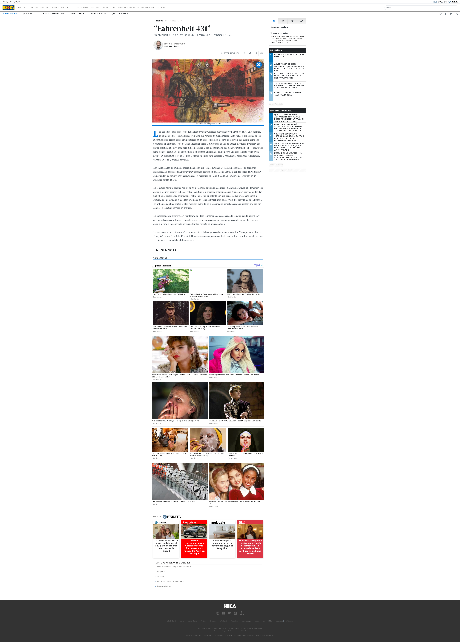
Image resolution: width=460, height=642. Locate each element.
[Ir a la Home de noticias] (230, 606)
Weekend (223, 621)
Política (22, 7)
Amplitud (161, 571)
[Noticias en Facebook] (445, 14)
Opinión (85, 7)
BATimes (289, 621)
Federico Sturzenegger (52, 13)
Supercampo (246, 621)
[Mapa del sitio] (242, 613)
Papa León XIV (77, 13)
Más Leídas (276, 50)
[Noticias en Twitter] (450, 14)
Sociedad (33, 7)
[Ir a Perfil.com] (453, 2)
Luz (264, 621)
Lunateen (279, 621)
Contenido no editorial (153, 7)
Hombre (213, 621)
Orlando (160, 576)
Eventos (95, 7)
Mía (270, 621)
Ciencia (75, 7)
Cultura (65, 7)
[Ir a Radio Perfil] (440, 2)
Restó (105, 7)
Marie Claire (192, 621)
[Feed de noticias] (456, 14)
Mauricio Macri (98, 13)
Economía (45, 7)
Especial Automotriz (128, 7)
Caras (182, 621)
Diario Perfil (171, 621)
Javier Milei (29, 13)
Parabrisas (234, 621)
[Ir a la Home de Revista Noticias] (8, 7)
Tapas (113, 7)
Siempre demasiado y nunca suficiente (174, 566)
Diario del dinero (164, 586)
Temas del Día (10, 13)
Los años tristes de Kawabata (170, 581)
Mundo (55, 7)
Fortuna (203, 621)
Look (257, 621)
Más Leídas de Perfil (281, 110)
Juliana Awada (120, 13)
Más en (157, 516)
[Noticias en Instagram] (441, 14)
